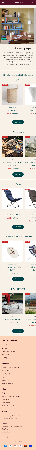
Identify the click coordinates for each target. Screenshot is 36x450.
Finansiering (6, 370)
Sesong (4, 358)
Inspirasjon (5, 354)
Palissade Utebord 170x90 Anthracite (12, 164)
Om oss (4, 348)
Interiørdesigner (7, 383)
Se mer (18, 122)
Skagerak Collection (12, 264)
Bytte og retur (6, 403)
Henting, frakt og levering (10, 367)
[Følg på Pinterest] (12, 437)
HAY (12, 159)
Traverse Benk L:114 (12, 319)
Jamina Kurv (12, 110)
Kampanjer (6, 380)
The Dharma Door (12, 107)
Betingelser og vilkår (9, 406)
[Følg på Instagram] (7, 437)
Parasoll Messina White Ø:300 (12, 268)
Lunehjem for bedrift (9, 374)
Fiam (12, 211)
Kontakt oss (6, 399)
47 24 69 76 (6, 432)
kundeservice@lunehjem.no (12, 426)
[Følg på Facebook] (3, 437)
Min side (5, 345)
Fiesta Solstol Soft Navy (12, 215)
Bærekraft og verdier (9, 351)
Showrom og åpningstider (11, 396)
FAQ (3, 393)
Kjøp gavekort (6, 377)
